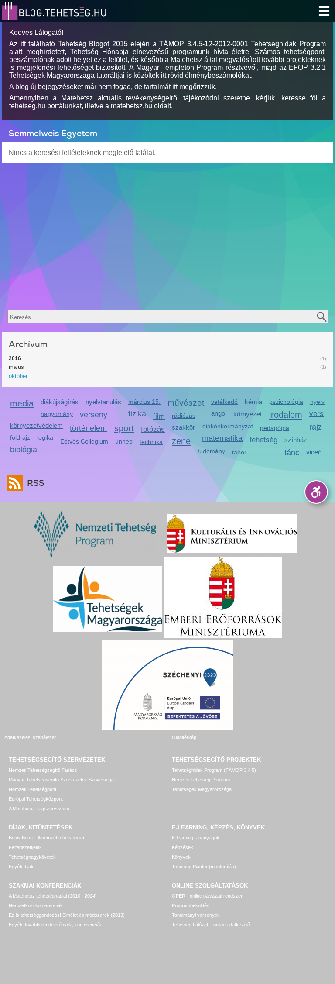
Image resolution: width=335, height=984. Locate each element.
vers (316, 413)
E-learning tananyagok (195, 837)
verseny (93, 414)
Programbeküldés (190, 905)
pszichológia (286, 401)
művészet (186, 402)
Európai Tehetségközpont (36, 799)
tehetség (263, 440)
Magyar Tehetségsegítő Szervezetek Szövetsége (61, 779)
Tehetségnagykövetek (32, 857)
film (159, 416)
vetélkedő (224, 401)
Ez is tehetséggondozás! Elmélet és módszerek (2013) (67, 915)
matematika (222, 438)
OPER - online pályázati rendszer (207, 895)
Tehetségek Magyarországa (202, 789)
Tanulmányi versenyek (196, 915)
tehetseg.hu (27, 106)
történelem (88, 428)
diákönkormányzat (227, 426)
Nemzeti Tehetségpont (32, 789)
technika (151, 441)
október (18, 376)
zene (181, 441)
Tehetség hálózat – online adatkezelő (211, 924)
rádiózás (183, 415)
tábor (239, 452)
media (22, 403)
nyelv (317, 401)
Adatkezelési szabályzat (30, 737)
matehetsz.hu (131, 106)
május (16, 367)
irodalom (285, 414)
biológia (23, 449)
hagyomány (57, 413)
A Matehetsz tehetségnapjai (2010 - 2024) (53, 895)
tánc (291, 452)
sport (124, 428)
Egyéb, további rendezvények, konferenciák (55, 924)
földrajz (20, 437)
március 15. (144, 401)
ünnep (124, 441)
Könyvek (181, 857)
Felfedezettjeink (25, 847)
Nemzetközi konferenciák (36, 905)
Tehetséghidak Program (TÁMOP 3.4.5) (214, 770)
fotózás (153, 429)
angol (218, 413)
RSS (35, 483)
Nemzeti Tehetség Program (201, 779)
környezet (247, 414)
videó (313, 452)
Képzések (182, 847)
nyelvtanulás (103, 402)
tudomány (211, 450)
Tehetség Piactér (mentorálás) (204, 866)
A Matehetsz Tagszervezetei (39, 808)
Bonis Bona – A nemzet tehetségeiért (47, 837)
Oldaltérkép (184, 737)
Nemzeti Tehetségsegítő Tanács (43, 770)
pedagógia (274, 427)
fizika (137, 413)
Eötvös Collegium (84, 441)
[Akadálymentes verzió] (316, 492)
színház (295, 440)
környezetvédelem (36, 425)
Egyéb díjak (21, 866)
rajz (315, 427)
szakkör (183, 427)
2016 (15, 358)
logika (45, 437)
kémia (253, 402)
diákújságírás (60, 402)
